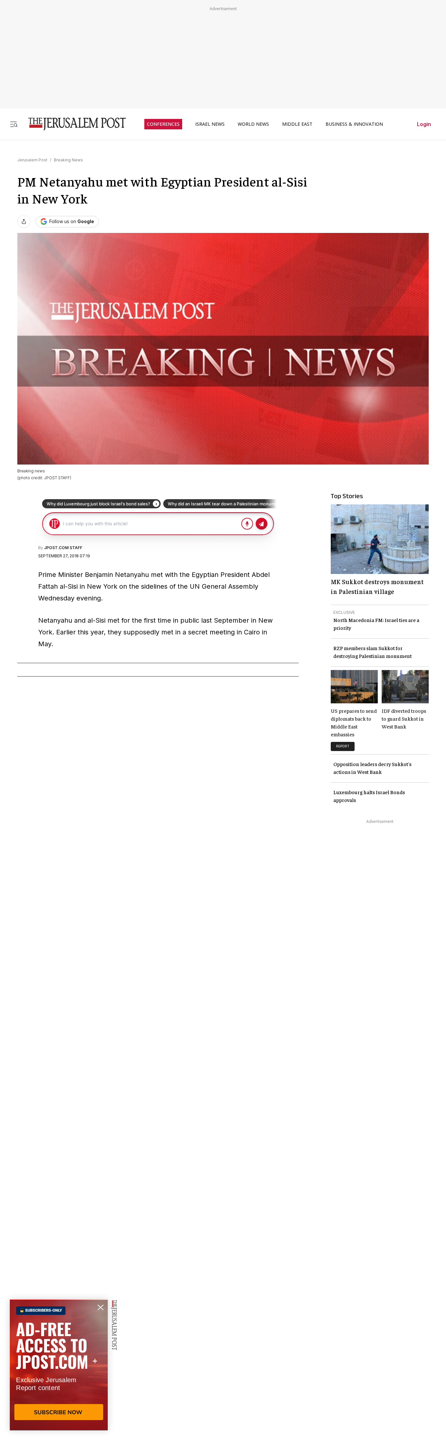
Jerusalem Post (32, 159)
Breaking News (68, 159)
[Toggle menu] (14, 124)
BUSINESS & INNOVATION (354, 124)
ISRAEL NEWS (210, 124)
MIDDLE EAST (297, 124)
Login (424, 124)
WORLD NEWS (253, 124)
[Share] (23, 221)
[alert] (59, 1365)
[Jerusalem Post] (73, 124)
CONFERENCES (163, 124)
